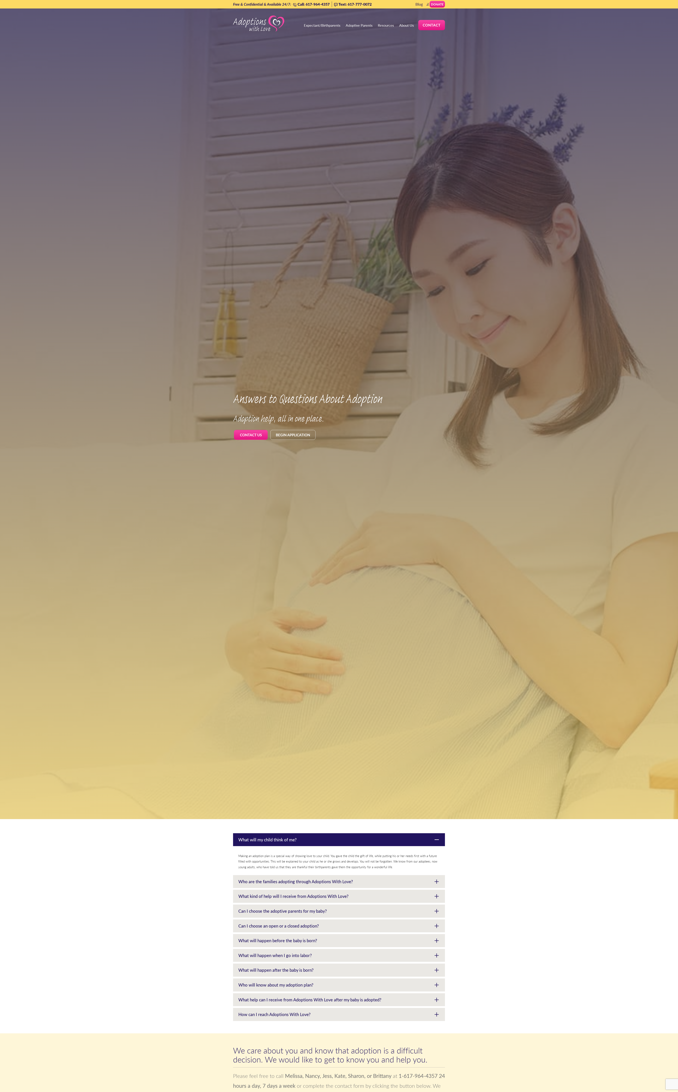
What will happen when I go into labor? (275, 955)
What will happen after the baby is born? (276, 970)
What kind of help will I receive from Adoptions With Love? (293, 896)
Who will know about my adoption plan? (275, 985)
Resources (386, 25)
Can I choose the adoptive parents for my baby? (282, 911)
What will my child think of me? (267, 840)
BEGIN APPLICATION (293, 434)
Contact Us (251, 434)
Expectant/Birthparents (322, 25)
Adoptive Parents (359, 25)
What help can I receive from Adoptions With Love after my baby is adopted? (309, 1000)
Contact (432, 25)
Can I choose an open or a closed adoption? (278, 926)
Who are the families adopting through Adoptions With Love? (295, 881)
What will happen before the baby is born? (277, 940)
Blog (419, 4)
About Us (406, 25)
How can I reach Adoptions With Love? (274, 1014)
